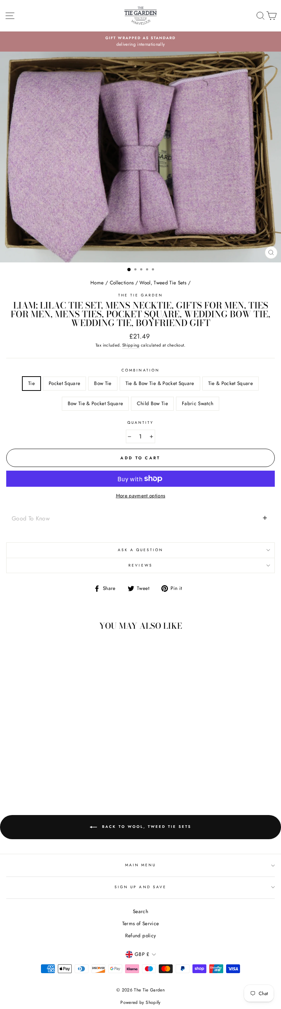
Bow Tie (102, 383)
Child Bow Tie (152, 403)
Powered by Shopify (140, 1002)
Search (140, 911)
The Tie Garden (140, 295)
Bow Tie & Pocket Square (95, 403)
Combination (140, 370)
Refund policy (140, 935)
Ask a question (141, 550)
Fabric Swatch (197, 403)
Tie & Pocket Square (230, 383)
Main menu (140, 865)
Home (97, 282)
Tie (31, 383)
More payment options (140, 495)
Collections (122, 282)
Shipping (131, 345)
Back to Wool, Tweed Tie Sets (145, 826)
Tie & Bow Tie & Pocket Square (159, 383)
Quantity (140, 422)
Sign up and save (140, 887)
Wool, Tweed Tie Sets (162, 282)
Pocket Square (64, 383)
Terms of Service (140, 923)
